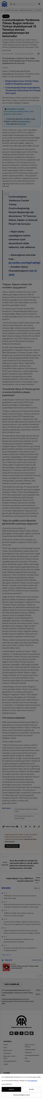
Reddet (31, 1089)
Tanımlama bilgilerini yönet (21, 1095)
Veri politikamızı (32, 1080)
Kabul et (11, 1089)
